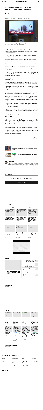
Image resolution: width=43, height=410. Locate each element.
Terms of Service (25, 365)
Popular (30, 207)
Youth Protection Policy (26, 364)
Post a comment (21, 182)
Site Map (13, 365)
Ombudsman (24, 361)
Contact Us (4, 362)
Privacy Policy (24, 362)
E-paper (13, 361)
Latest (13, 207)
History (3, 361)
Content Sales (14, 364)
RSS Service (14, 362)
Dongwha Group (35, 361)
